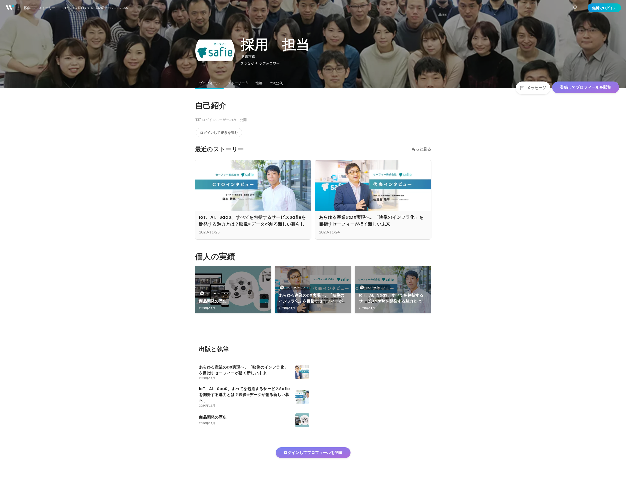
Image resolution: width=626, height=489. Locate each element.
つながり (277, 83)
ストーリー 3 (238, 83)
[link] (233, 289)
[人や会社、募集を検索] (575, 8)
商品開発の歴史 (213, 301)
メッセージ (536, 88)
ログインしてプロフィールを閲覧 (313, 452)
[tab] (209, 83)
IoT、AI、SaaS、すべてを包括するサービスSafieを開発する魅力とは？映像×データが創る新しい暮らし (392, 298)
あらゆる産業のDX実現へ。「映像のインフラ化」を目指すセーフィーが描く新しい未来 (313, 298)
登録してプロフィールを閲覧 (585, 87)
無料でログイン (604, 7)
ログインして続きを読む (219, 132)
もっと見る (421, 149)
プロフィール (209, 83)
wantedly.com (217, 293)
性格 (259, 83)
